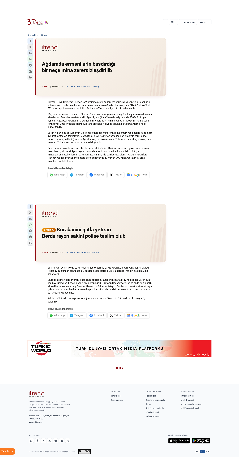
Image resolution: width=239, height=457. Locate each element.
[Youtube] (49, 440)
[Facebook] (37, 440)
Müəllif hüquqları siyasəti (191, 404)
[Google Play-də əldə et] (201, 440)
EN (197, 451)
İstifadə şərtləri (187, 396)
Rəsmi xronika (117, 400)
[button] (30, 41)
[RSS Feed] (67, 440)
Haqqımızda (151, 396)
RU (207, 451)
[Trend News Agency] (36, 393)
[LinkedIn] (61, 440)
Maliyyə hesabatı (153, 416)
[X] (43, 440)
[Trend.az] (38, 22)
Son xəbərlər (116, 396)
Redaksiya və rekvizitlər (155, 400)
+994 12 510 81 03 (36, 419)
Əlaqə (148, 404)
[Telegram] (55, 440)
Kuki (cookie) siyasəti (190, 408)
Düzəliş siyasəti (152, 412)
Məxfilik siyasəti (187, 400)
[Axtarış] (165, 22)
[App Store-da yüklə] (179, 440)
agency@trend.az (35, 422)
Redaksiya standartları (155, 408)
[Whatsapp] (31, 440)
